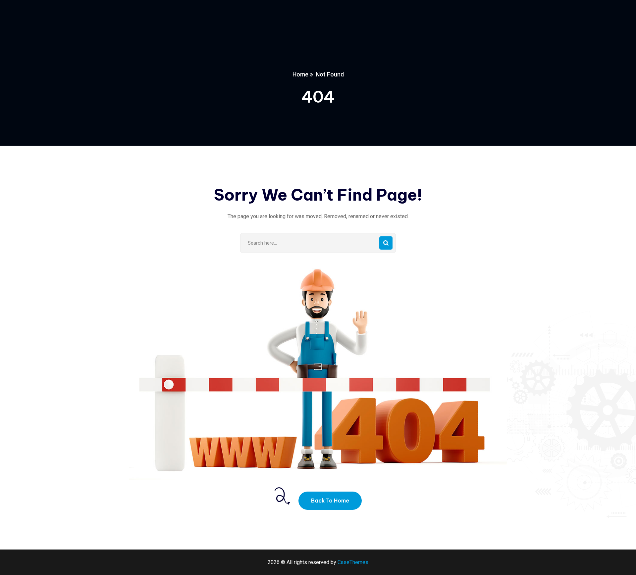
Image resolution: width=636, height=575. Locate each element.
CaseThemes (353, 562)
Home (300, 74)
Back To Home (330, 500)
